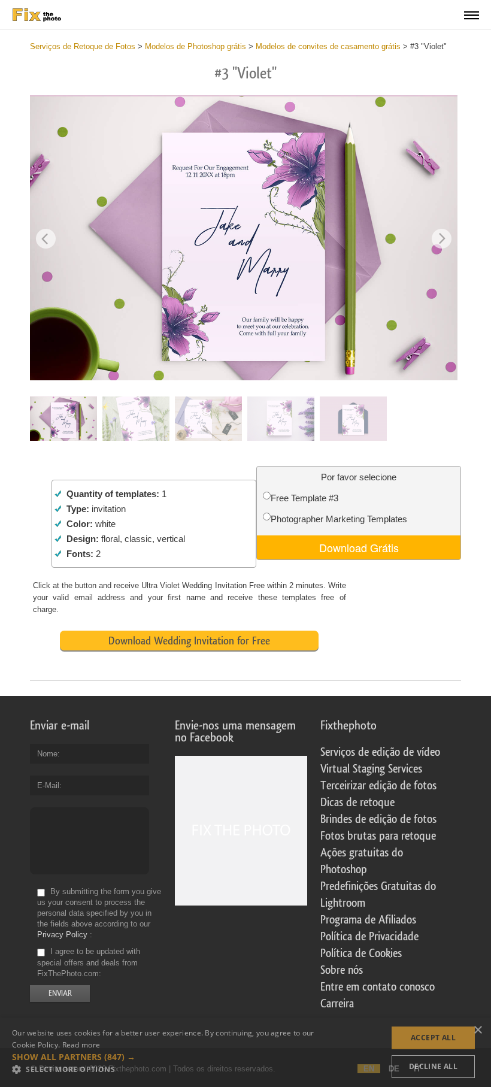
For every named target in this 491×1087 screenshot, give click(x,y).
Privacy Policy (62, 934)
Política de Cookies (361, 953)
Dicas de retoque (357, 803)
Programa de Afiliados (368, 920)
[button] (164, 1057)
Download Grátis (359, 547)
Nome (47, 753)
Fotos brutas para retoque (378, 836)
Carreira (337, 1004)
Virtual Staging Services (371, 769)
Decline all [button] (433, 1066)
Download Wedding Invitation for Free (189, 640)
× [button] (477, 1030)
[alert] (245, 1052)
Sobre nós (341, 970)
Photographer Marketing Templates (339, 519)
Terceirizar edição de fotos (378, 786)
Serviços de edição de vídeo (380, 752)
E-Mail (48, 785)
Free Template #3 (304, 498)
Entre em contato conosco (377, 987)
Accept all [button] (433, 1038)
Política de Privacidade (369, 937)
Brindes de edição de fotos (378, 819)
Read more (81, 1045)
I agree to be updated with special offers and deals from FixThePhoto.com (88, 962)
